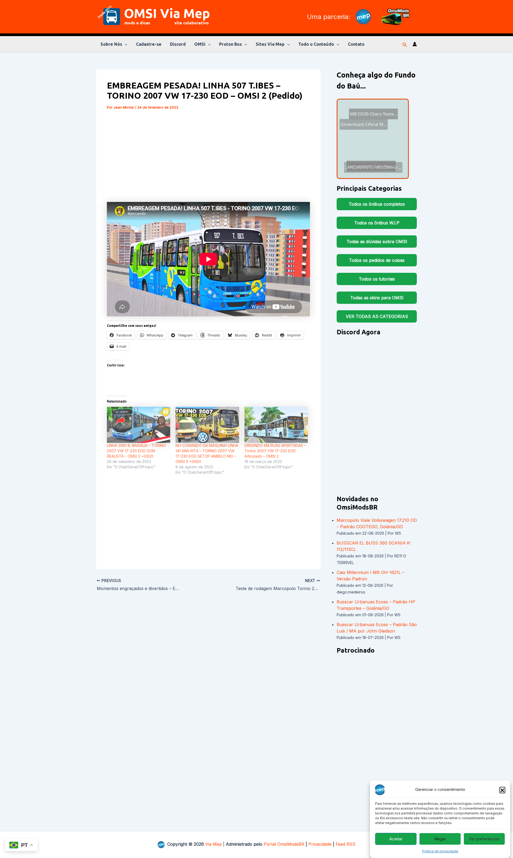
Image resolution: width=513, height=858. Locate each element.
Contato (356, 44)
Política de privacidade (440, 851)
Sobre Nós (111, 44)
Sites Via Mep (270, 44)
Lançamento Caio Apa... (363, 148)
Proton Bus (230, 44)
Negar (440, 838)
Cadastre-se (148, 44)
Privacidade (320, 844)
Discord (178, 44)
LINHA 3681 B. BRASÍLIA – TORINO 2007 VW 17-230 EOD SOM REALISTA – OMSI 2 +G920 (136, 450)
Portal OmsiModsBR (284, 844)
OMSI (199, 44)
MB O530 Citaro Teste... (368, 163)
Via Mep (213, 844)
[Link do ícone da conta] (415, 44)
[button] (502, 789)
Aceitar (395, 838)
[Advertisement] (208, 155)
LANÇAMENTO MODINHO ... (371, 155)
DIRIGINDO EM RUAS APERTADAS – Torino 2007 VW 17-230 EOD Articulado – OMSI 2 (275, 450)
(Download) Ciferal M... (363, 134)
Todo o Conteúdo (316, 44)
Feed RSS (345, 844)
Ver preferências (484, 838)
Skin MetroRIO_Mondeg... (376, 170)
